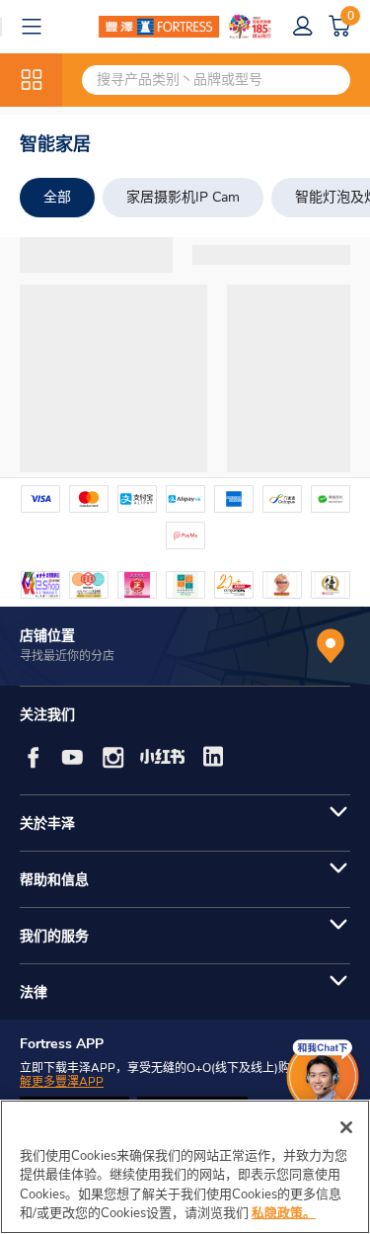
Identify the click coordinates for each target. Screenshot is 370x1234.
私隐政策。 (284, 1213)
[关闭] (346, 1127)
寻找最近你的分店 (67, 656)
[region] (185, 1167)
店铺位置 (47, 635)
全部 (57, 197)
